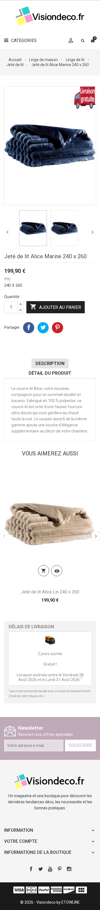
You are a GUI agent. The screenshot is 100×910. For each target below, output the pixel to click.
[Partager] (28, 327)
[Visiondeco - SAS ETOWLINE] (50, 781)
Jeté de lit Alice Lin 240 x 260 (50, 592)
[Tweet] (43, 327)
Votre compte (20, 841)
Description (50, 363)
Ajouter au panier (55, 306)
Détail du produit (50, 373)
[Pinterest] (57, 327)
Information (18, 830)
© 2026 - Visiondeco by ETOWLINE (50, 902)
